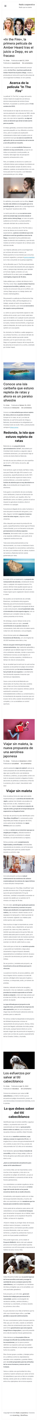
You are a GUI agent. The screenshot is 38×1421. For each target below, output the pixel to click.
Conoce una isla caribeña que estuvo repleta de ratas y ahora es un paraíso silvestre (18, 392)
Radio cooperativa (27, 4)
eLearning (16, 1415)
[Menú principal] (5, 6)
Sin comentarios (27, 63)
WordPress (24, 1415)
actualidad (15, 763)
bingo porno (14, 427)
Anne (7, 60)
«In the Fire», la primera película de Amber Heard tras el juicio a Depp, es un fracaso (18, 47)
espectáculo (16, 63)
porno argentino (29, 257)
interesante (15, 408)
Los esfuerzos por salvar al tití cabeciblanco (16, 1077)
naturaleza (15, 1088)
